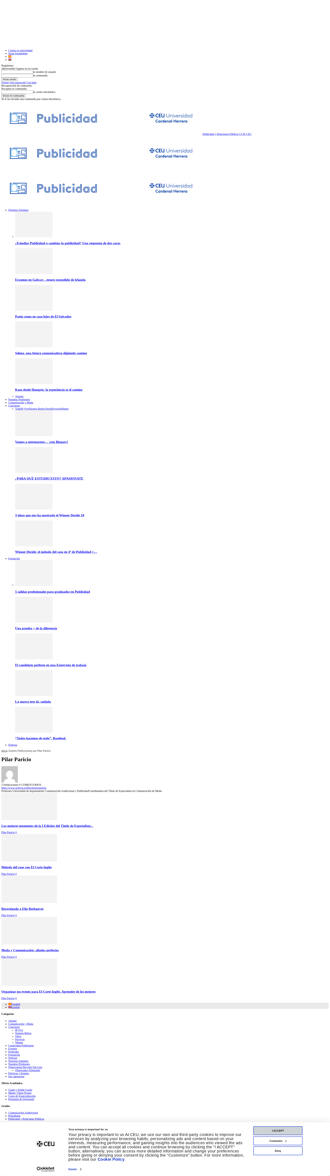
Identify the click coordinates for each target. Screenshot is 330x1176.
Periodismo (14, 1115)
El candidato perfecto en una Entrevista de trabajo (50, 665)
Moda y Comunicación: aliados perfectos (30, 950)
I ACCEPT (278, 1130)
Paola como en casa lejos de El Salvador (43, 316)
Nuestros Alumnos (18, 210)
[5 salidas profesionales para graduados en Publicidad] (34, 585)
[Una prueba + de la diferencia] (34, 621)
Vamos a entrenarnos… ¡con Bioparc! (41, 442)
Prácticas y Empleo (18, 1073)
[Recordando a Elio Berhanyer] (29, 902)
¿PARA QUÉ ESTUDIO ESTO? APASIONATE (49, 478)
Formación (14, 558)
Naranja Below (37, 408)
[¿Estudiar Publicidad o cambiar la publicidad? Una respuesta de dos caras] (34, 236)
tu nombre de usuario (44, 71)
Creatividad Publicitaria (21, 1045)
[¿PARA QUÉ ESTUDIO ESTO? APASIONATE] (34, 472)
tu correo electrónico (44, 92)
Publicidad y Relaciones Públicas (26, 1118)
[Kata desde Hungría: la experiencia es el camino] (34, 383)
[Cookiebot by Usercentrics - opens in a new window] (46, 1169)
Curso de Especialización (22, 1096)
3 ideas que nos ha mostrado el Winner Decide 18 (49, 515)
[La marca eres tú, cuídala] (34, 694)
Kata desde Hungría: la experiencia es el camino (48, 389)
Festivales (13, 1051)
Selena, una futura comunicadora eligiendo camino (51, 353)
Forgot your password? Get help (18, 82)
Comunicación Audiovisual (23, 1112)
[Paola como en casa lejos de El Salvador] (34, 309)
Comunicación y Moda (20, 402)
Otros (48, 408)
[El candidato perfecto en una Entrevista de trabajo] (34, 658)
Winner (65, 408)
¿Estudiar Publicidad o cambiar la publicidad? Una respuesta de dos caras (67, 243)
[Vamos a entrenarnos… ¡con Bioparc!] (34, 435)
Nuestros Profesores (19, 399)
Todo (18, 408)
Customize (276, 1140)
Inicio (4, 750)
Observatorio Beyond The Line (25, 1067)
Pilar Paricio (8, 832)
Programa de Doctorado (21, 1099)
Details (72, 1169)
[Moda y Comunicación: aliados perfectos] (29, 943)
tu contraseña (40, 75)
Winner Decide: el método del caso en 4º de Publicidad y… (56, 552)
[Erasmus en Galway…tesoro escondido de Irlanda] (34, 273)
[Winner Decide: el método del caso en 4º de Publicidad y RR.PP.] (34, 545)
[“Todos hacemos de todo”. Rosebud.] (34, 731)
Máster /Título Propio (19, 1092)
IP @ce (25, 408)
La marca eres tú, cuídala (33, 701)
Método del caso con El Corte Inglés (26, 867)
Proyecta (56, 408)
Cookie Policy (111, 1159)
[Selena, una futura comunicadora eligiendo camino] (34, 346)
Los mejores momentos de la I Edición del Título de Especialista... (47, 826)
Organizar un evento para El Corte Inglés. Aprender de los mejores (48, 991)
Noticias (12, 744)
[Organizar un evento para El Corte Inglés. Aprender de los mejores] (29, 985)
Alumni (19, 396)
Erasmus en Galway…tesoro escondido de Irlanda (50, 280)
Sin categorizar (16, 1076)
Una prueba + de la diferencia (36, 628)
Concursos (14, 405)
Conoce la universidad (20, 50)
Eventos (12, 1048)
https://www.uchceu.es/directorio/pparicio (23, 787)
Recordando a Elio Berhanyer (22, 909)
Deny (278, 1150)
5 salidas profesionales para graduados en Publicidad (52, 591)
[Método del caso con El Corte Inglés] (29, 860)
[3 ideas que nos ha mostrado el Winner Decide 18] (34, 508)
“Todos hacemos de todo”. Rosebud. (40, 738)
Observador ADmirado (27, 1070)
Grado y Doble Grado (20, 1089)
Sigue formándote (18, 53)
